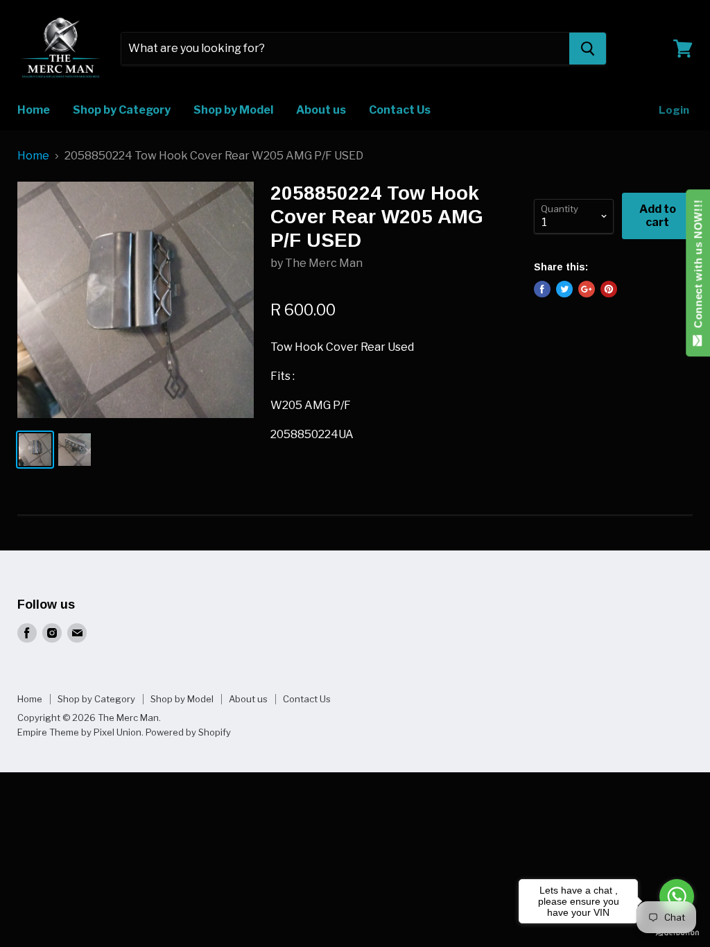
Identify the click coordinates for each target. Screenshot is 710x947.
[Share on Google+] (586, 289)
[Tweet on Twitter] (564, 289)
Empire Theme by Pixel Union (79, 732)
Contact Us (400, 109)
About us (321, 109)
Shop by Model (233, 109)
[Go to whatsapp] (676, 896)
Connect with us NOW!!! (698, 267)
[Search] (587, 48)
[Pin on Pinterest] (608, 289)
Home (33, 109)
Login (674, 110)
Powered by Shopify (188, 732)
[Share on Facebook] (542, 289)
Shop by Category (122, 109)
